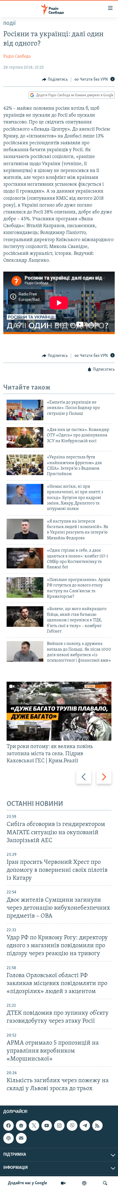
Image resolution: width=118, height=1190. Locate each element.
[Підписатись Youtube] (46, 1125)
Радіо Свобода (17, 56)
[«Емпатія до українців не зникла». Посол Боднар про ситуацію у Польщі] (25, 410)
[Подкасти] (84, 1183)
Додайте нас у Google (27, 1183)
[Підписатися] (21, 1138)
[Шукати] (105, 1183)
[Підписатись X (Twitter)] (34, 1125)
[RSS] (97, 1125)
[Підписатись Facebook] (8, 1125)
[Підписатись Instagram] (59, 1125)
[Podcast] (8, 1138)
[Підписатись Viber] (72, 1125)
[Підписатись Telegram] (85, 1125)
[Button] (55, 79)
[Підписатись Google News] (21, 1125)
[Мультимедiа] (63, 1183)
